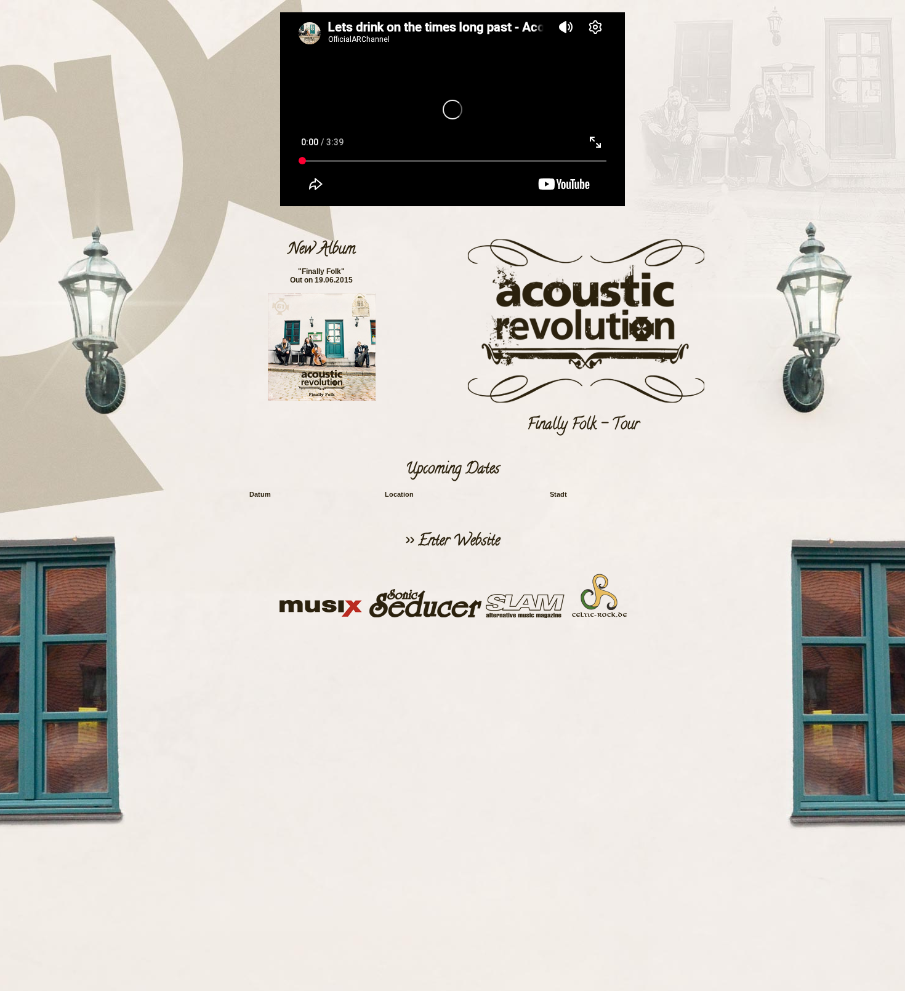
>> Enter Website (452, 542)
